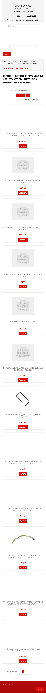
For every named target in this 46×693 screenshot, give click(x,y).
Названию (22, 90)
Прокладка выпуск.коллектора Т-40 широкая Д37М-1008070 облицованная (23, 650)
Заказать (23, 193)
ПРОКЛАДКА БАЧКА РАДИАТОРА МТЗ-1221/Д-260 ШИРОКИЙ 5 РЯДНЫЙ (23, 369)
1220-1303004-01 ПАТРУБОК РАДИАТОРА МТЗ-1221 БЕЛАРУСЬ (23, 228)
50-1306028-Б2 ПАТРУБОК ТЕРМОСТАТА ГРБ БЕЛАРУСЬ (23, 182)
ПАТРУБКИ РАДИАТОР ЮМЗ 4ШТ (23, 321)
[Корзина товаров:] (40, 47)
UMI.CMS (13, 684)
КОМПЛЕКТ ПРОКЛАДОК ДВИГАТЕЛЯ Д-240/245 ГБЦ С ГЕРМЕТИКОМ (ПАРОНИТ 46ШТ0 (23, 135)
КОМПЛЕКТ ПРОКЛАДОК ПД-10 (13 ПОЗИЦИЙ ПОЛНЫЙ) (23, 275)
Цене (28, 90)
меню (7, 54)
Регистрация (31, 16)
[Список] (27, 95)
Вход (18, 16)
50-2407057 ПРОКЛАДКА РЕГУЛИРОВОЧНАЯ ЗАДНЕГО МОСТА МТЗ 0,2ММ (23, 463)
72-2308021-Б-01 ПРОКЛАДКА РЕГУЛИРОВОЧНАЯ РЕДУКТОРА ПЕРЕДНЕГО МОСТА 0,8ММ (23, 603)
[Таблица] (23, 95)
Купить (23, 146)
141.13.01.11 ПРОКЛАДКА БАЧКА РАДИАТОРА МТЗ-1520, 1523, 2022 (23, 416)
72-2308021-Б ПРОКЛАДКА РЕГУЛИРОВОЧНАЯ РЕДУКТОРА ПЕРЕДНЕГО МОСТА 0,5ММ (23, 556)
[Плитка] (18, 95)
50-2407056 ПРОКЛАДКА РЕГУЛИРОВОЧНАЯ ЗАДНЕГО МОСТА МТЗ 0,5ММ (23, 509)
